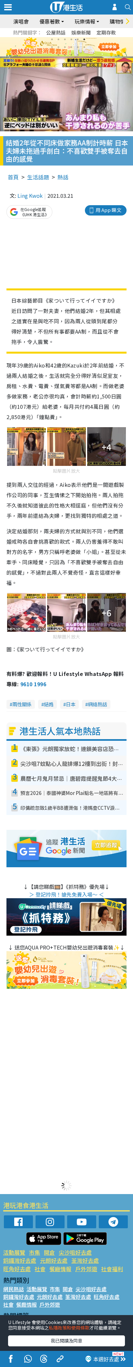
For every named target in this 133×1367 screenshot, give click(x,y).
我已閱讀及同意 (66, 1340)
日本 (71, 704)
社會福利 (112, 1269)
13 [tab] (58, 55)
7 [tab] (52, 47)
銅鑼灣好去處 (19, 1260)
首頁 (13, 177)
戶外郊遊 (86, 1269)
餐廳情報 (60, 1269)
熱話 (62, 177)
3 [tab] (65, 39)
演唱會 (21, 21)
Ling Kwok (30, 195)
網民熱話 (13, 1289)
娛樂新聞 (81, 32)
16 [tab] (78, 55)
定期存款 (106, 32)
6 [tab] (84, 39)
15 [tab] (71, 55)
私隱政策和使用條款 (69, 1327)
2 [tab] (58, 39)
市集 (34, 1252)
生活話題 (38, 177)
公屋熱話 (56, 32)
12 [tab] (84, 47)
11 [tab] (78, 47)
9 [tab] (65, 47)
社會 (40, 1269)
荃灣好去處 (85, 1260)
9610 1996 (33, 684)
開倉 (49, 1252)
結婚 (49, 704)
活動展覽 (14, 1252)
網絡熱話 (97, 704)
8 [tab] (58, 47)
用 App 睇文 (108, 209)
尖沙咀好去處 (75, 1252)
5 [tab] (78, 39)
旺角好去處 (17, 1269)
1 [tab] (52, 39)
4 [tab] (71, 39)
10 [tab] (71, 47)
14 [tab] (65, 55)
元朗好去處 (53, 1260)
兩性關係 (22, 704)
